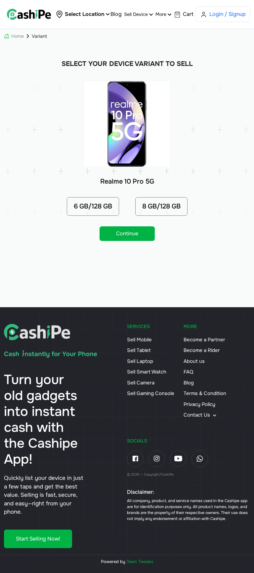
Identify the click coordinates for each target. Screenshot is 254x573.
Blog (116, 14)
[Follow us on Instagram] (157, 459)
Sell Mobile (139, 339)
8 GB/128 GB (161, 206)
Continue (127, 233)
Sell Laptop (140, 361)
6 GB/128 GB (93, 206)
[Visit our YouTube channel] (178, 459)
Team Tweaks (140, 561)
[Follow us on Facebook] (135, 459)
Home (17, 36)
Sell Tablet (139, 350)
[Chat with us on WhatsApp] (199, 459)
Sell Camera (140, 382)
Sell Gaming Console (150, 393)
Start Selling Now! (38, 538)
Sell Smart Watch (146, 372)
